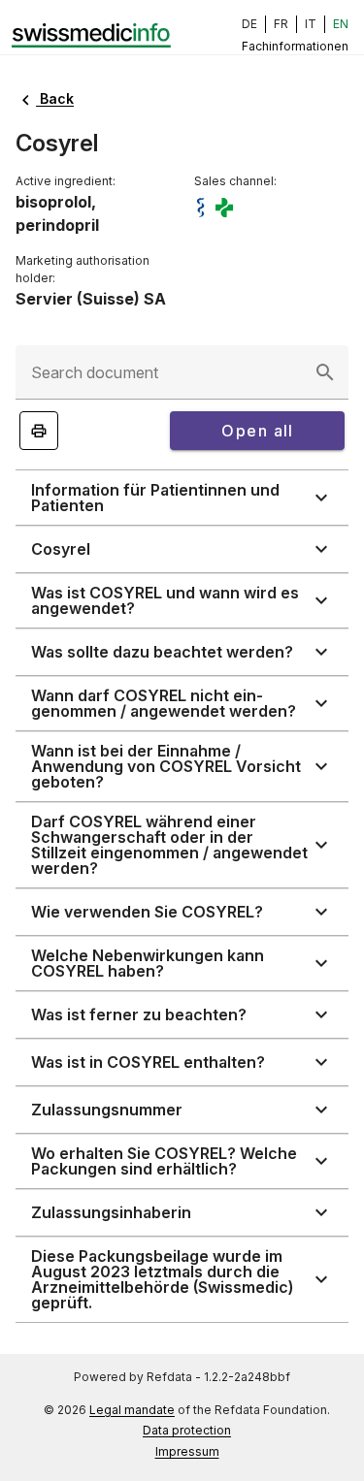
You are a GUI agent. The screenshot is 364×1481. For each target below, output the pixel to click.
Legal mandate (132, 1409)
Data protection (187, 1430)
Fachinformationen (295, 46)
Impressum (187, 1451)
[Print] (38, 430)
